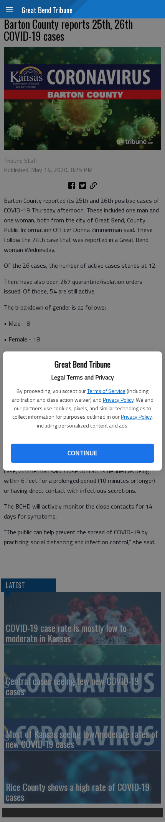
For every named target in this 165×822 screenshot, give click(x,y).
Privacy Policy (118, 400)
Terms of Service (106, 391)
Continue (82, 452)
